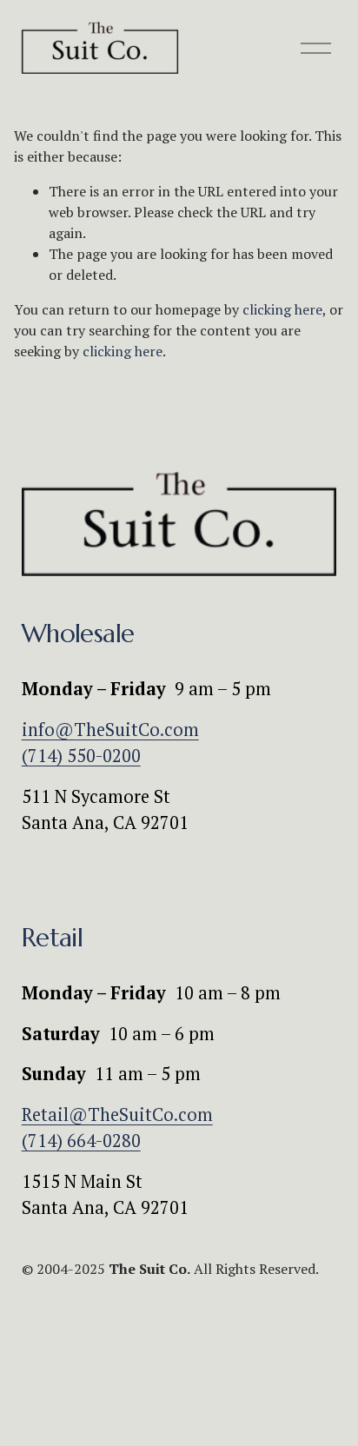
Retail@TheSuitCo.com (117, 1114)
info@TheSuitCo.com (110, 729)
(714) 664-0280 (81, 1140)
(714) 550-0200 (81, 755)
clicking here (282, 309)
